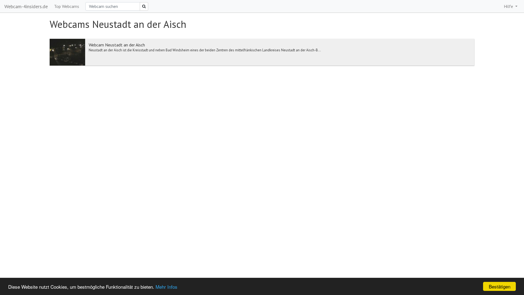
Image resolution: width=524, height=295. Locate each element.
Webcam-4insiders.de (26, 6)
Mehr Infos (166, 286)
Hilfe (509, 6)
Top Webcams (66, 6)
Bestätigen (499, 286)
